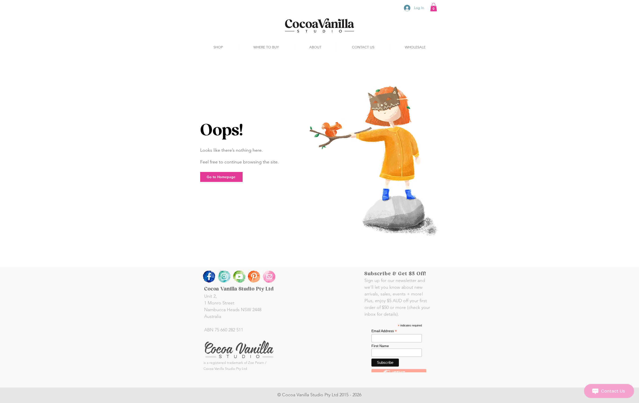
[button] (433, 7)
